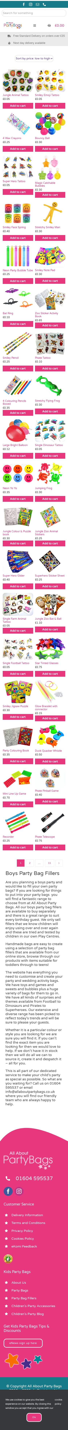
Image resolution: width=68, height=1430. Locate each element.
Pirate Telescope (45, 836)
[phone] (44, 4)
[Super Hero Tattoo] (18, 166)
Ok (34, 1417)
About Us (18, 1283)
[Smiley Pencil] (18, 343)
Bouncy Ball (42, 138)
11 (49, 863)
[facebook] (23, 4)
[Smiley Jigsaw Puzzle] (18, 691)
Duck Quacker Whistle (48, 750)
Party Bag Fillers (23, 1298)
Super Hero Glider (13, 575)
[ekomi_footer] (8, 1256)
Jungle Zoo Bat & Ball (48, 618)
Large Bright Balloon (15, 445)
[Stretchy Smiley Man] (50, 212)
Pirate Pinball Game (47, 790)
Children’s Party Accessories (33, 1306)
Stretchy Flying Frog (47, 400)
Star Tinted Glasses (46, 663)
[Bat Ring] (18, 299)
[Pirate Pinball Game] (50, 778)
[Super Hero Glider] (18, 561)
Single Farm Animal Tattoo (14, 620)
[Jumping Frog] (50, 473)
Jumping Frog (43, 488)
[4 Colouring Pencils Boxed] (18, 386)
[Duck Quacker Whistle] (50, 736)
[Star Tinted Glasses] (50, 648)
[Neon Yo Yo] (18, 473)
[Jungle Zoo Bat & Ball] (50, 604)
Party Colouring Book (16, 750)
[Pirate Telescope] (50, 822)
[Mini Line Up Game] (18, 779)
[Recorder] (18, 822)
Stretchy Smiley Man (47, 227)
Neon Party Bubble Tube (18, 270)
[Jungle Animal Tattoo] (18, 80)
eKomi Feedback (24, 1246)
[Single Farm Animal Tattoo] (18, 604)
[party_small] (13, 20)
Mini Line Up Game (14, 793)
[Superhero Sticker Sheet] (50, 561)
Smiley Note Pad (45, 270)
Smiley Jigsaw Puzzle (15, 706)
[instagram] (30, 4)
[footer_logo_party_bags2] (28, 1153)
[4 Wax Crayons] (18, 123)
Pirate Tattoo (43, 357)
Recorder (8, 836)
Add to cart (18, 106)
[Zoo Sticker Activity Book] (50, 299)
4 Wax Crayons (12, 138)
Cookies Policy (22, 1239)
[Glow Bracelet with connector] (50, 691)
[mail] (37, 4)
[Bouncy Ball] (50, 123)
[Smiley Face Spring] (18, 212)
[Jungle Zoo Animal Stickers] (50, 516)
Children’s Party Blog (27, 1314)
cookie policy (58, 1401)
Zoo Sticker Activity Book (46, 315)
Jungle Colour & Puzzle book (17, 533)
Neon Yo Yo (10, 488)
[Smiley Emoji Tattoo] (50, 80)
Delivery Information (27, 1215)
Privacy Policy (22, 1231)
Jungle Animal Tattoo (16, 95)
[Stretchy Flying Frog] (50, 386)
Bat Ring (8, 313)
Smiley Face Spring (14, 227)
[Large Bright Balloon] (18, 430)
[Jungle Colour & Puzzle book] (18, 516)
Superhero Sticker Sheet (50, 575)
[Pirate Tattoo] (50, 343)
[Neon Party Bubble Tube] (18, 255)
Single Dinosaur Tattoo (49, 445)
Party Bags (19, 1290)
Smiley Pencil (10, 357)
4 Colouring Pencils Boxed (14, 402)
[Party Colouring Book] (18, 736)
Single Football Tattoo (16, 663)
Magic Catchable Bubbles (45, 184)
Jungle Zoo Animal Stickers (46, 533)
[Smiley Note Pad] (50, 255)
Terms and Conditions (28, 1223)
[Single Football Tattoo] (18, 648)
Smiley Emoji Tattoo (47, 95)
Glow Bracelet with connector (46, 708)
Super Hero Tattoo (14, 181)
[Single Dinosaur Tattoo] (50, 430)
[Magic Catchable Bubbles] (50, 167)
